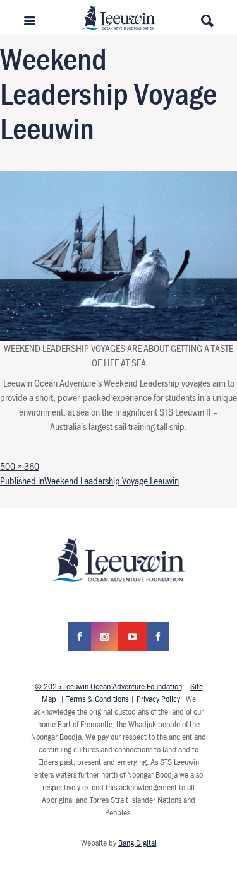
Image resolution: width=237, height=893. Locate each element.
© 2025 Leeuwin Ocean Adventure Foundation (108, 686)
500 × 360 (19, 466)
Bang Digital (137, 842)
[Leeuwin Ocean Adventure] (118, 16)
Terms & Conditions (97, 698)
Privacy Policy (158, 698)
